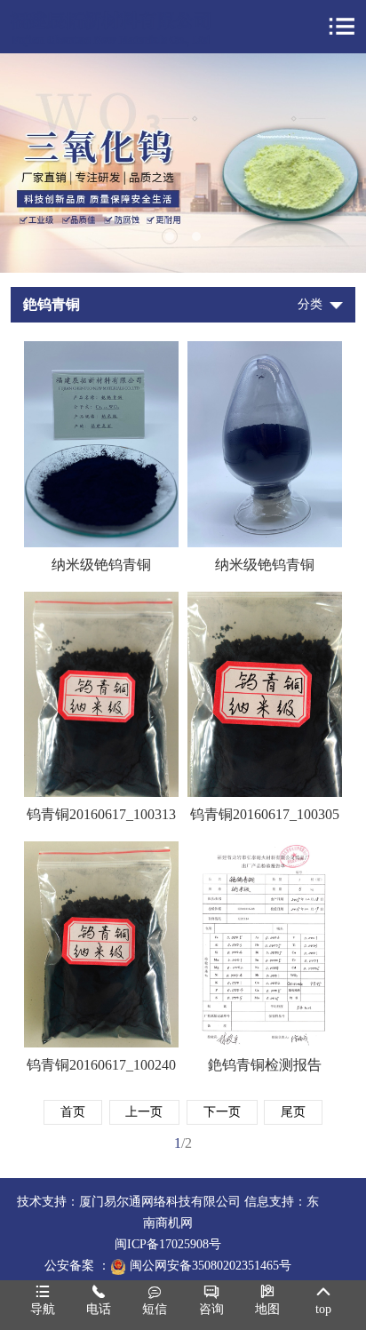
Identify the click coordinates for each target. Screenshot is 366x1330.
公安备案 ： (77, 1265)
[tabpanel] (183, 163)
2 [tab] (196, 236)
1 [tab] (169, 236)
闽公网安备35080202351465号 (210, 1265)
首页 (72, 1112)
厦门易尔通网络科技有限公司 (160, 1201)
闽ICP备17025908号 (168, 1244)
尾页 (293, 1112)
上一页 (144, 1112)
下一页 (222, 1112)
